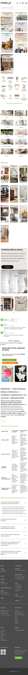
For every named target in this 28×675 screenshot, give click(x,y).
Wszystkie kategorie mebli (14, 103)
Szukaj (25, 8)
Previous (3, 373)
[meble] (21, 17)
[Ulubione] (20, 3)
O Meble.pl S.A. (4, 634)
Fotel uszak (3, 571)
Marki (2, 637)
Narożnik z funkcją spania (20, 570)
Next (24, 373)
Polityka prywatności (19, 611)
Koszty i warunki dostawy (20, 614)
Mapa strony (3, 639)
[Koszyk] (23, 3)
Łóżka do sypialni (4, 592)
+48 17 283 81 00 (20, 630)
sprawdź (7, 267)
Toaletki (17, 600)
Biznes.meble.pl (4, 640)
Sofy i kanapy (18, 574)
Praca (2, 633)
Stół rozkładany (18, 586)
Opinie (2, 636)
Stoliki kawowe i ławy (6, 587)
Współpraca (3, 631)
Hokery (2, 576)
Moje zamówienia (4, 611)
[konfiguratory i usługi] (7, 22)
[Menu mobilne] (26, 3)
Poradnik (16, 620)
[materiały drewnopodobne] (21, 48)
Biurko (2, 565)
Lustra (2, 598)
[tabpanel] (7, 303)
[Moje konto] (17, 3)
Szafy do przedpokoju (19, 596)
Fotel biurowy (3, 570)
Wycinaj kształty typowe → (9, 360)
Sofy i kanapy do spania (20, 577)
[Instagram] (5, 650)
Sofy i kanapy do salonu (20, 576)
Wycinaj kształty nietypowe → (10, 362)
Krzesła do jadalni (4, 583)
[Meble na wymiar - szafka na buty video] (7, 42)
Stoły (16, 583)
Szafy (16, 594)
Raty (16, 617)
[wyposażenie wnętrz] (21, 27)
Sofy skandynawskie (19, 579)
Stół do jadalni (18, 584)
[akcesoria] (21, 37)
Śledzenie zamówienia (5, 610)
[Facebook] (2, 650)
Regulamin (17, 610)
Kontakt (2, 630)
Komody (3, 579)
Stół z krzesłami (18, 587)
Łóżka (2, 590)
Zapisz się (18, 657)
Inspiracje (17, 622)
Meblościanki (18, 565)
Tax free (16, 623)
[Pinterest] (2, 653)
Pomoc (16, 616)
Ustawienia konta (4, 613)
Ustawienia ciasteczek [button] (5, 614)
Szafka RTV (17, 590)
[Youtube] (5, 653)
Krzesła (2, 582)
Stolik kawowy (18, 589)
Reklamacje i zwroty (19, 613)
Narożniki (17, 568)
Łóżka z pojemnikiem (5, 593)
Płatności (16, 619)
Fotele (2, 568)
